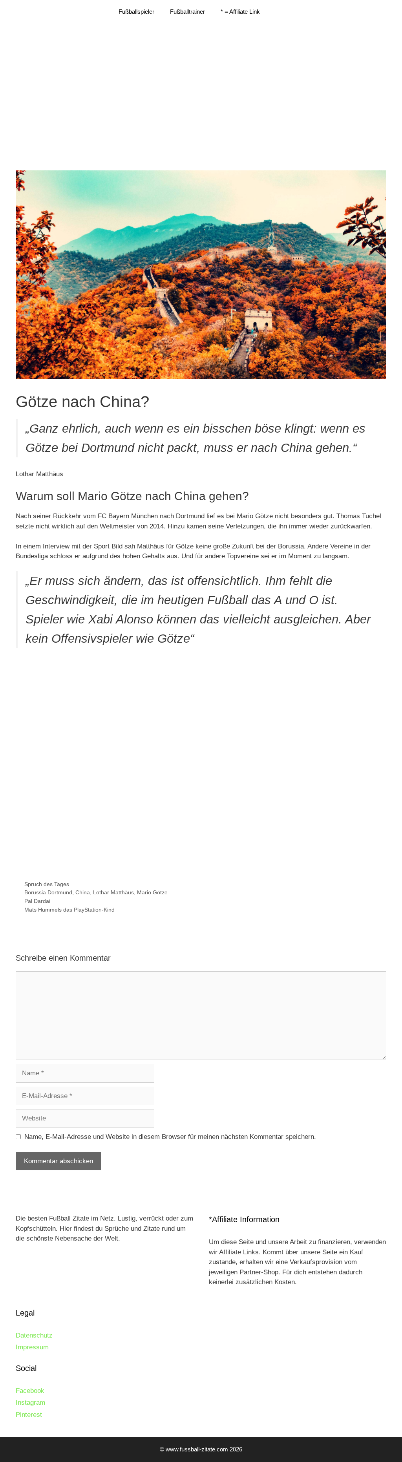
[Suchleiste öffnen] (279, 12)
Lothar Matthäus (113, 892)
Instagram (30, 1402)
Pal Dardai (37, 901)
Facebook (30, 1390)
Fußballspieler (136, 11)
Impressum (32, 1347)
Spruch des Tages (46, 884)
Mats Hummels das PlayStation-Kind (69, 909)
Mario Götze (152, 892)
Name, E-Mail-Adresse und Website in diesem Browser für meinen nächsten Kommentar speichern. (170, 1136)
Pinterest (29, 1414)
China (82, 892)
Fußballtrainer (187, 11)
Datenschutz (34, 1335)
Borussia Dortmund (48, 892)
